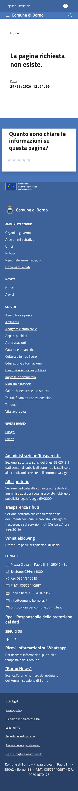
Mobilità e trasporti (18, 383)
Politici (10, 253)
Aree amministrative (19, 239)
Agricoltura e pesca (18, 315)
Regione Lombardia (18, 6)
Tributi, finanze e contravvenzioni (28, 397)
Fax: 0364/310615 (23, 578)
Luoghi (10, 431)
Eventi (9, 439)
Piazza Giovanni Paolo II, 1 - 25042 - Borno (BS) (41, 564)
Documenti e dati (17, 267)
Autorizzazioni (15, 342)
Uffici (9, 246)
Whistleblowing (20, 538)
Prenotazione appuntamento (23, 745)
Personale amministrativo (23, 260)
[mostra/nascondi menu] (7, 15)
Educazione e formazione (23, 363)
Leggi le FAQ (13, 727)
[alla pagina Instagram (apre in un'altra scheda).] (14, 639)
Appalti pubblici (16, 335)
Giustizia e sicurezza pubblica (25, 370)
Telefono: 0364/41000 (26, 571)
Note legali (12, 701)
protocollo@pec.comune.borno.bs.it (36, 607)
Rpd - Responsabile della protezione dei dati (38, 619)
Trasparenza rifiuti (22, 507)
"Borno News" (18, 668)
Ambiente (12, 322)
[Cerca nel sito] (70, 15)
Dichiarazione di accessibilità (23, 719)
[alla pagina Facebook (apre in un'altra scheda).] (7, 639)
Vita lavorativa (15, 411)
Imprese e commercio (20, 377)
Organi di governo (18, 232)
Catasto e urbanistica (20, 349)
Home (14, 33)
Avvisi (9, 294)
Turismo (11, 404)
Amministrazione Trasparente (33, 455)
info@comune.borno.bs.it (28, 600)
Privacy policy (14, 710)
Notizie (10, 287)
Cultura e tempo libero (21, 356)
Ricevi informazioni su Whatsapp (35, 647)
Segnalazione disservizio (20, 736)
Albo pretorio (17, 481)
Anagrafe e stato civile (21, 328)
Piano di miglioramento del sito (24, 754)
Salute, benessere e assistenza (27, 390)
